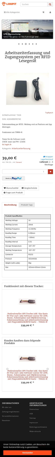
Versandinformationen (10, 416)
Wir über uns (6, 407)
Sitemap (33, 418)
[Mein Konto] (50, 12)
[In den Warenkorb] (50, 171)
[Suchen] (50, 4)
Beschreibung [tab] (10, 205)
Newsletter (6, 420)
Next (47, 369)
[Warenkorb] (43, 12)
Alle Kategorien (13, 12)
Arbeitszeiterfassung (21, 148)
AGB (31, 414)
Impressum (34, 422)
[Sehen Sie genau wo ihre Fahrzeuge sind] (27, 29)
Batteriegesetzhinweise (38, 427)
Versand (19, 162)
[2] (13, 178)
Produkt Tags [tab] (27, 205)
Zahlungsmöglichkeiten (10, 412)
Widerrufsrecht (35, 431)
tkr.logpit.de (6, 144)
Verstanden (27, 452)
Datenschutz (34, 409)
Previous (7, 369)
